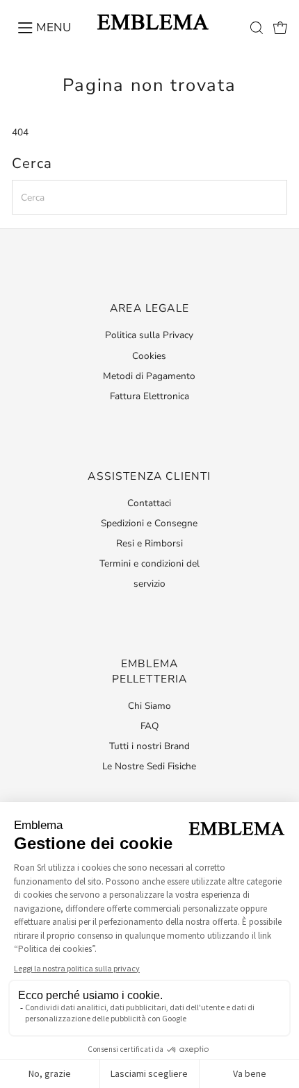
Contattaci (149, 503)
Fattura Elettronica (149, 396)
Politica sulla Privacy (149, 335)
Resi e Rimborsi (149, 543)
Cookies (149, 355)
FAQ (149, 726)
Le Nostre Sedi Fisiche (149, 766)
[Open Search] (256, 28)
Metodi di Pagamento (149, 376)
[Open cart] (280, 28)
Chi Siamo (149, 705)
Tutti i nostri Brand (149, 746)
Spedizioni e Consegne (149, 523)
